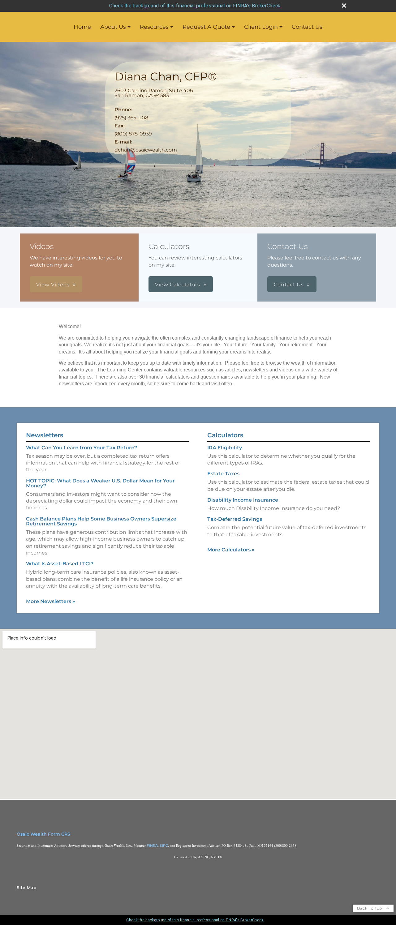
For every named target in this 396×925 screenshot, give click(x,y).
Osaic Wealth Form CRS (43, 834)
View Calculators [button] (177, 285)
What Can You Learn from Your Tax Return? (81, 448)
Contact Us (307, 27)
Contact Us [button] (289, 285)
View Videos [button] (53, 285)
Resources (154, 27)
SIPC (164, 845)
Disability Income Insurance (242, 500)
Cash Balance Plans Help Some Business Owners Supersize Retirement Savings (101, 521)
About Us (113, 27)
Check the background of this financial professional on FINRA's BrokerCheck (194, 6)
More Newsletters (50, 601)
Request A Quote (206, 27)
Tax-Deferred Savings (234, 519)
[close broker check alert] (344, 5)
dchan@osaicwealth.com (145, 150)
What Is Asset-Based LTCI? (59, 564)
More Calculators (231, 550)
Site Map (27, 887)
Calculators (225, 435)
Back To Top (370, 908)
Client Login (261, 27)
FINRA (152, 845)
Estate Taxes (223, 474)
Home (82, 27)
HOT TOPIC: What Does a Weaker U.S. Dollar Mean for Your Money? (100, 483)
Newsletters (44, 435)
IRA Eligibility (224, 448)
